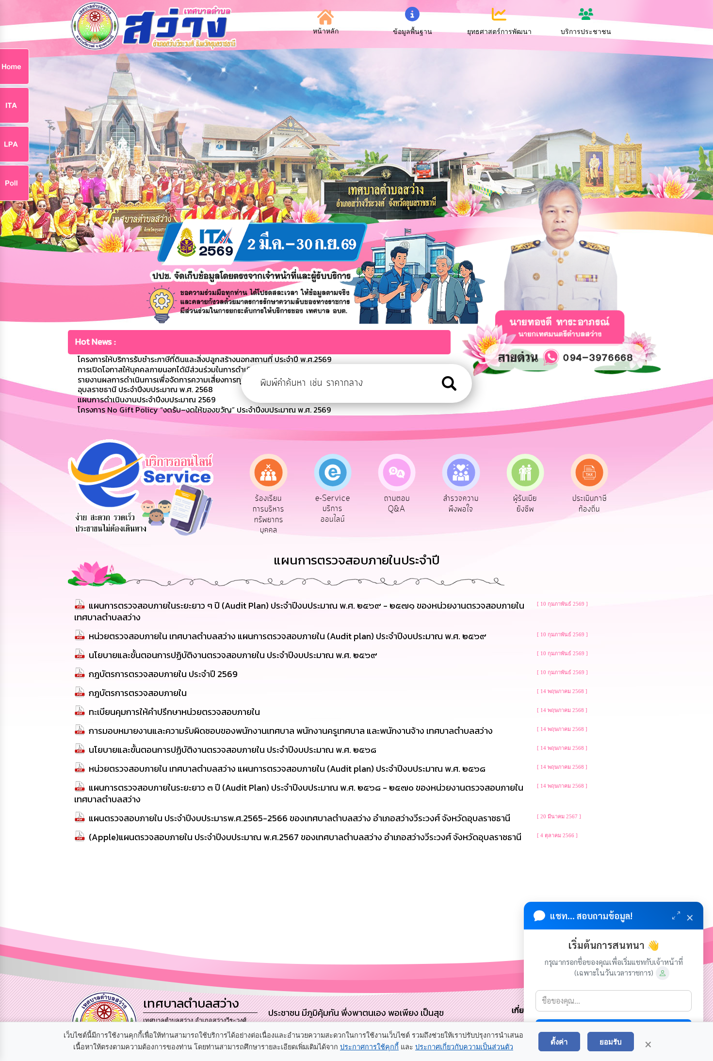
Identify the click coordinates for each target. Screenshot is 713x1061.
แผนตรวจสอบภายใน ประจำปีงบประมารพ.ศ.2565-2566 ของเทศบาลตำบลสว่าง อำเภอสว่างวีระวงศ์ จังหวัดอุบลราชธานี (299, 818)
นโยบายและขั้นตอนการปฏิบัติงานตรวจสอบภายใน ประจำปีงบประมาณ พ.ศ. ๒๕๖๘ (232, 749)
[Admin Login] (662, 973)
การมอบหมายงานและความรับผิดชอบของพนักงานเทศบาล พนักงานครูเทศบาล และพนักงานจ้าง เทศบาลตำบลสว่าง (291, 730)
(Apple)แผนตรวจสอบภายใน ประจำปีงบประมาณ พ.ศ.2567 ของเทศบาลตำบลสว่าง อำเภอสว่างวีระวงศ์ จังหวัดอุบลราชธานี (305, 837)
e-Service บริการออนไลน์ (270, 509)
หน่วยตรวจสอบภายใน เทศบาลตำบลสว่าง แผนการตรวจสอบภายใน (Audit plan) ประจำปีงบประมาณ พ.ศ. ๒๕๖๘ (287, 768)
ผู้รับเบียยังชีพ (463, 504)
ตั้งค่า (559, 1041)
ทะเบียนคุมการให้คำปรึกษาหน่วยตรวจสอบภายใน (174, 711)
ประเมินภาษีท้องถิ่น (527, 504)
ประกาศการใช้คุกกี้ (369, 1047)
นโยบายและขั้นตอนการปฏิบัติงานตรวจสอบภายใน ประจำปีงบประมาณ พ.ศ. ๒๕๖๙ (233, 655)
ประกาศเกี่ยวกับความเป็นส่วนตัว (464, 1047)
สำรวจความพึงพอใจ (399, 504)
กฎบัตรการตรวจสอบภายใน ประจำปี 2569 (163, 673)
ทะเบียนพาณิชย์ (591, 504)
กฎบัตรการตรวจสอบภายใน (138, 692)
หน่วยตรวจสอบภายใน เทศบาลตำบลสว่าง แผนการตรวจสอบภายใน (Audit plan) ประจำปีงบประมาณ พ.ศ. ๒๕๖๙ (287, 636)
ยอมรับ (611, 1041)
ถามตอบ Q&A (335, 504)
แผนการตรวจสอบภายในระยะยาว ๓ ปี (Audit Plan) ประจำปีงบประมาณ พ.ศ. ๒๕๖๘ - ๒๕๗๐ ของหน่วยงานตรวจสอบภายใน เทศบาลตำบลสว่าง (298, 793)
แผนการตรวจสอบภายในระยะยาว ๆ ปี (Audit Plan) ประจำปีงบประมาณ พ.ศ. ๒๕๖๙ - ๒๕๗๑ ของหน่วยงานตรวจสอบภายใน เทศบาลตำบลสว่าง (299, 611)
